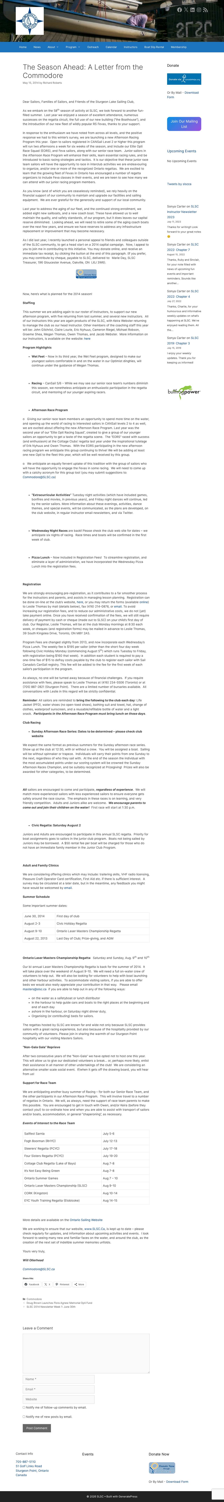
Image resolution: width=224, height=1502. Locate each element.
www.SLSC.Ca (94, 1229)
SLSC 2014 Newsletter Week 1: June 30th (51, 1306)
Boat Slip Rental (154, 47)
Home (23, 47)
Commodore (34, 1299)
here (87, 338)
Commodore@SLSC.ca (39, 477)
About (51, 47)
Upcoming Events (181, 151)
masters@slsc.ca (35, 989)
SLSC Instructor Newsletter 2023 (183, 212)
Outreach (93, 47)
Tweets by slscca (179, 184)
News (37, 47)
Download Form (177, 1481)
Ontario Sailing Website (86, 1220)
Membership (179, 47)
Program (71, 47)
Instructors (130, 47)
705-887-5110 (26, 1461)
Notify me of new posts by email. (49, 1416)
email (118, 606)
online (143, 602)
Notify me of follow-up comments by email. (56, 1407)
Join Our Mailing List (184, 124)
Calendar (111, 47)
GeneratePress (128, 1496)
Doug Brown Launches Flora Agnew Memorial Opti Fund (59, 1302)
